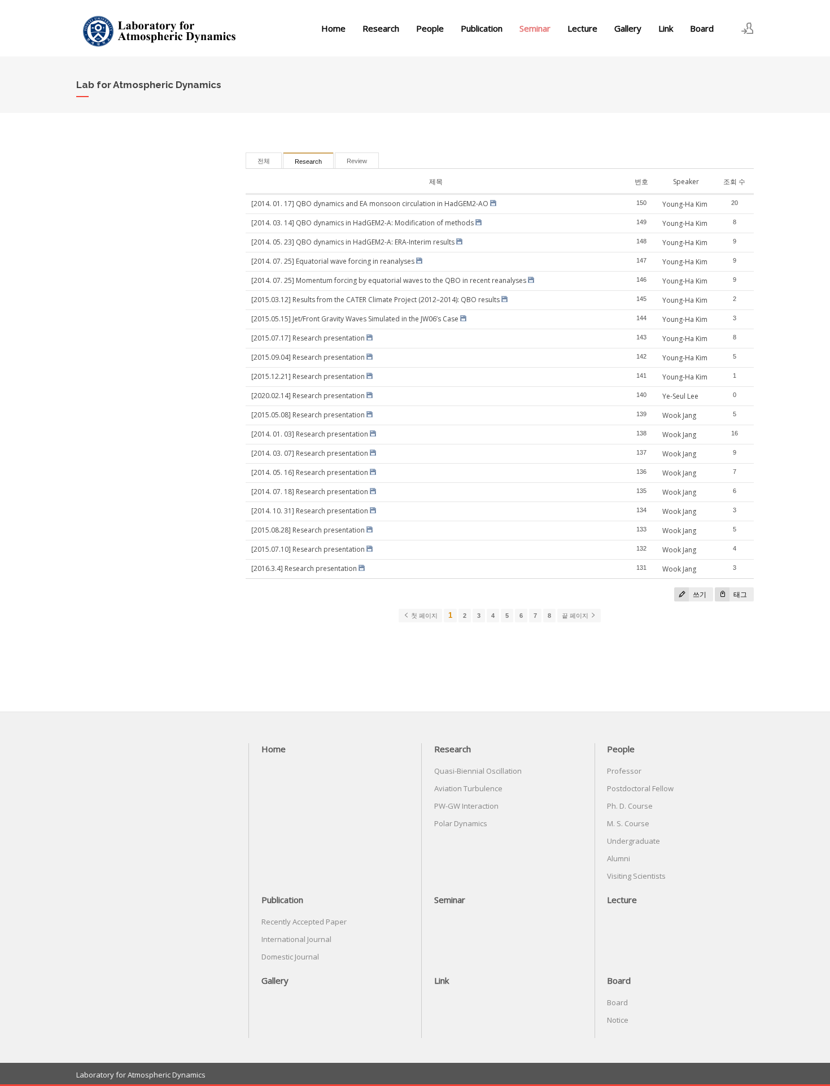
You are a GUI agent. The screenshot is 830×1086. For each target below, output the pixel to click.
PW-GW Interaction (466, 806)
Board (702, 28)
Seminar (535, 28)
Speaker (686, 181)
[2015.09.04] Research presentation (308, 357)
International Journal (296, 939)
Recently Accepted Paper (304, 922)
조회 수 (734, 181)
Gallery (627, 28)
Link (665, 28)
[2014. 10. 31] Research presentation (309, 511)
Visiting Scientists (636, 876)
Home (333, 28)
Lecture (582, 28)
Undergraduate (633, 841)
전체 (263, 161)
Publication (482, 28)
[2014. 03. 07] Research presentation (309, 453)
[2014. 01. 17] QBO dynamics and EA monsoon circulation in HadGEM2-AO (369, 203)
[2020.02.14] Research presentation (308, 395)
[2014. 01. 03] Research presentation (309, 434)
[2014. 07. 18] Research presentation (309, 491)
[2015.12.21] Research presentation (308, 376)
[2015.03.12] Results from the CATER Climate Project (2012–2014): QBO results (375, 299)
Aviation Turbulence (468, 788)
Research (380, 28)
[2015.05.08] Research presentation (308, 415)
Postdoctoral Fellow (640, 788)
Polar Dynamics (460, 823)
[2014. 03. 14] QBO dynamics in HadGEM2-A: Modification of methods (362, 223)
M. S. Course (628, 823)
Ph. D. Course (630, 806)
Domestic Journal (290, 957)
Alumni (618, 858)
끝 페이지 (576, 615)
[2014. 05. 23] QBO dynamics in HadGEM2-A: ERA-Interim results (353, 242)
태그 (739, 594)
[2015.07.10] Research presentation (308, 549)
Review (357, 161)
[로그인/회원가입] (747, 28)
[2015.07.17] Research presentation (308, 338)
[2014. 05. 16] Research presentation (309, 472)
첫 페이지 (423, 615)
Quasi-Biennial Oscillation (478, 771)
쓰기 (698, 594)
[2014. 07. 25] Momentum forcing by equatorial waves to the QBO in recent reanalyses (388, 280)
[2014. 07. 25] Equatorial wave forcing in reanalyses (332, 261)
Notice (617, 1020)
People (430, 28)
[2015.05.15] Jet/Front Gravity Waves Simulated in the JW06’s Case (354, 319)
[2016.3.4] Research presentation (304, 568)
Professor (624, 771)
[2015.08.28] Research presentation (308, 530)
